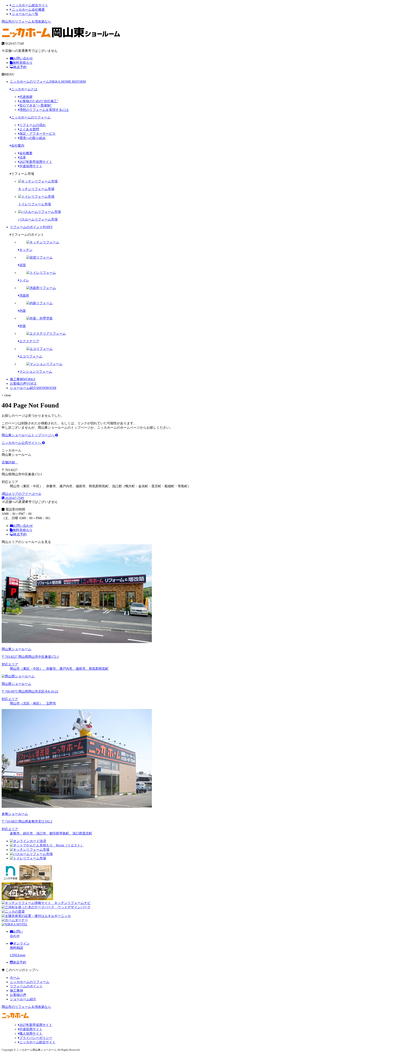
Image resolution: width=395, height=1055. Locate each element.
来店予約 (20, 67)
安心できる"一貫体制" (35, 105)
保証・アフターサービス (37, 133)
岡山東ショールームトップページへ (28, 435)
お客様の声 (23, 383)
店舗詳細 (9, 462)
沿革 (22, 157)
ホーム (15, 977)
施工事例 (22, 379)
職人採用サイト (30, 1033)
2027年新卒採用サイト (35, 162)
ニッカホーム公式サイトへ (22, 443)
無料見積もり (23, 62)
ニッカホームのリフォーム (48, 81)
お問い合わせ (23, 58)
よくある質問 (29, 129)
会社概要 (26, 153)
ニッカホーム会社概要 (28, 9)
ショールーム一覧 (24, 14)
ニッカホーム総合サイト (29, 5)
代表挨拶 (26, 97)
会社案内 (17, 145)
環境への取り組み (32, 138)
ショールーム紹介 (33, 388)
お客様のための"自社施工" (38, 101)
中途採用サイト (30, 166)
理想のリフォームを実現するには (44, 109)
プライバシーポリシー (35, 1038)
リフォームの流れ (32, 125)
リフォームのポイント (31, 227)
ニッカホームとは (24, 89)
